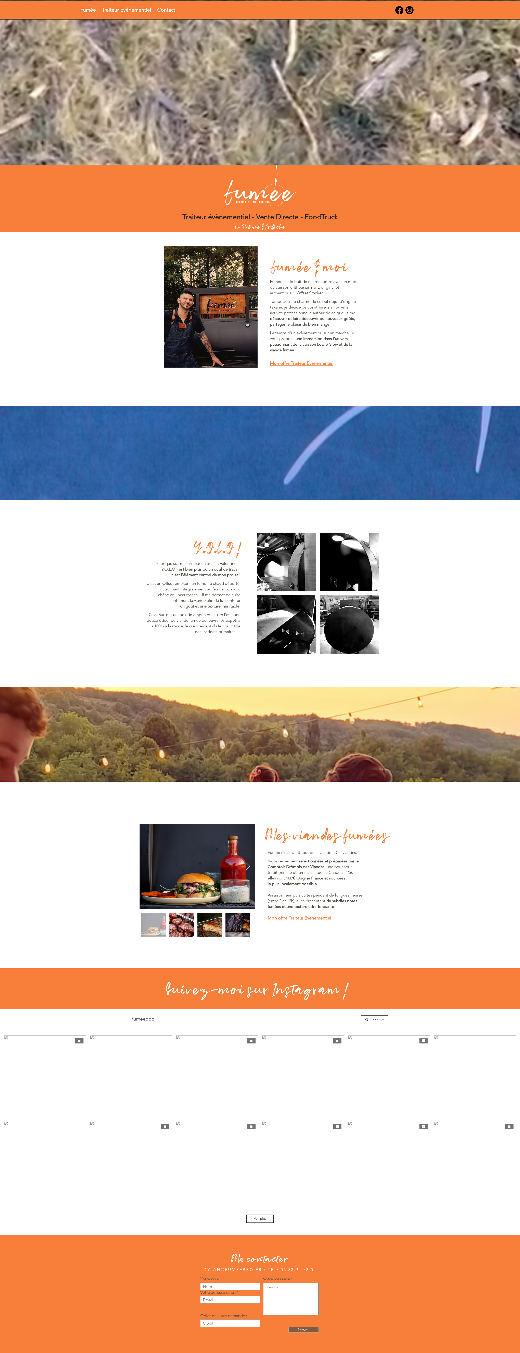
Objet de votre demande (222, 1316)
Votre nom (209, 1279)
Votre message (276, 1279)
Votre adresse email (218, 1292)
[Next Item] (248, 866)
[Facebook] (399, 10)
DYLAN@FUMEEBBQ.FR (233, 1269)
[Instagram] (409, 10)
